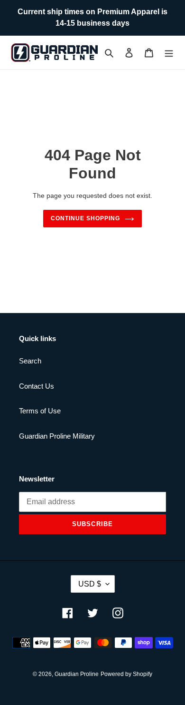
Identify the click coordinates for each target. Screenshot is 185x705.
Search (30, 361)
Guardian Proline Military (57, 436)
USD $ (89, 584)
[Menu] (169, 52)
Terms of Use (40, 411)
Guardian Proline (77, 674)
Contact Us (36, 386)
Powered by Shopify (126, 674)
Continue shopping (85, 218)
